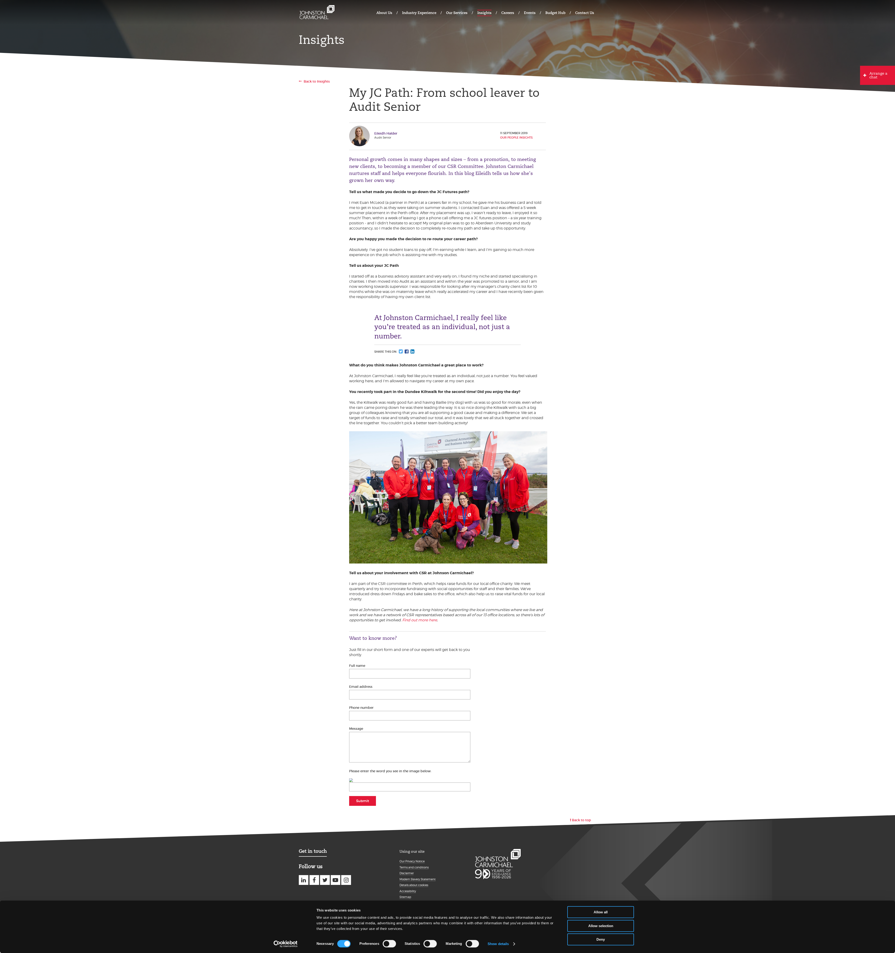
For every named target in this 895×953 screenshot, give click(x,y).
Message (356, 728)
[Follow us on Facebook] (314, 880)
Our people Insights (516, 137)
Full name (357, 665)
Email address (360, 686)
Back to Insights (317, 81)
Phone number (361, 707)
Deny (600, 939)
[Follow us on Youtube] (335, 880)
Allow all (601, 912)
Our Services (457, 12)
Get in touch (313, 851)
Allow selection (600, 926)
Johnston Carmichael (316, 12)
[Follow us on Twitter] (325, 880)
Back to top (581, 820)
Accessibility (407, 891)
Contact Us (584, 12)
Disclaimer (406, 873)
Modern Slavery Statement (417, 879)
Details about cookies (413, 885)
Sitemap (405, 897)
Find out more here (419, 620)
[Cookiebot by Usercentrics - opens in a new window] (285, 943)
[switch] (389, 943)
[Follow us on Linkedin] (303, 880)
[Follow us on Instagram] (346, 880)
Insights (484, 12)
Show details (498, 944)
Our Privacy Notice (412, 861)
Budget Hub (555, 12)
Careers (507, 12)
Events (530, 12)
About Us (384, 12)
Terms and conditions (414, 867)
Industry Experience (419, 12)
